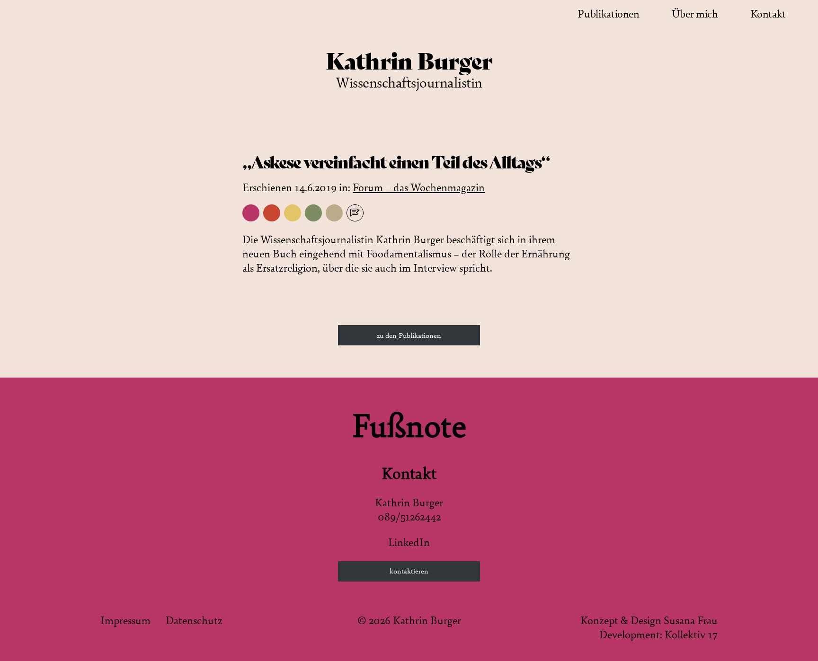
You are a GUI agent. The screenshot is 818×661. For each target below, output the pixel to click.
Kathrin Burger (409, 61)
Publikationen (608, 14)
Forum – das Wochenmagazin (419, 187)
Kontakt (768, 14)
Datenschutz (194, 620)
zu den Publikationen (409, 335)
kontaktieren (409, 571)
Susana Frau (691, 620)
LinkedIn (409, 542)
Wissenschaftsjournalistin (409, 83)
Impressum (125, 620)
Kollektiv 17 (691, 635)
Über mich (695, 14)
